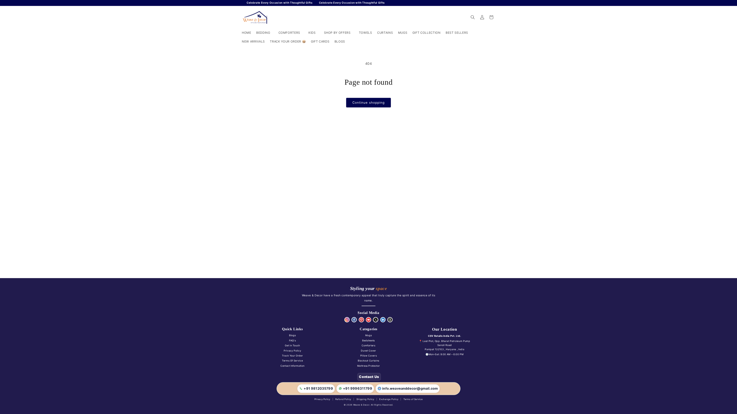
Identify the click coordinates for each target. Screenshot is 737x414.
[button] (265, 32)
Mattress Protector (368, 365)
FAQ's (292, 340)
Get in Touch (292, 345)
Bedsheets (368, 340)
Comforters (368, 345)
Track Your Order (292, 355)
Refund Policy (343, 399)
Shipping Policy (365, 399)
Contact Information (292, 365)
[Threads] (390, 319)
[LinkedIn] (383, 319)
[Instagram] (347, 319)
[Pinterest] (361, 319)
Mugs (368, 335)
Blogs (292, 335)
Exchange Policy (388, 399)
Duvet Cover (368, 350)
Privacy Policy (292, 350)
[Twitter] (375, 319)
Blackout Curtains (368, 360)
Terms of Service (413, 399)
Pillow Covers (368, 355)
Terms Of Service (292, 360)
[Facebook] (354, 319)
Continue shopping (368, 102)
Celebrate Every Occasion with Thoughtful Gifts (261, 2)
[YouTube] (368, 319)
